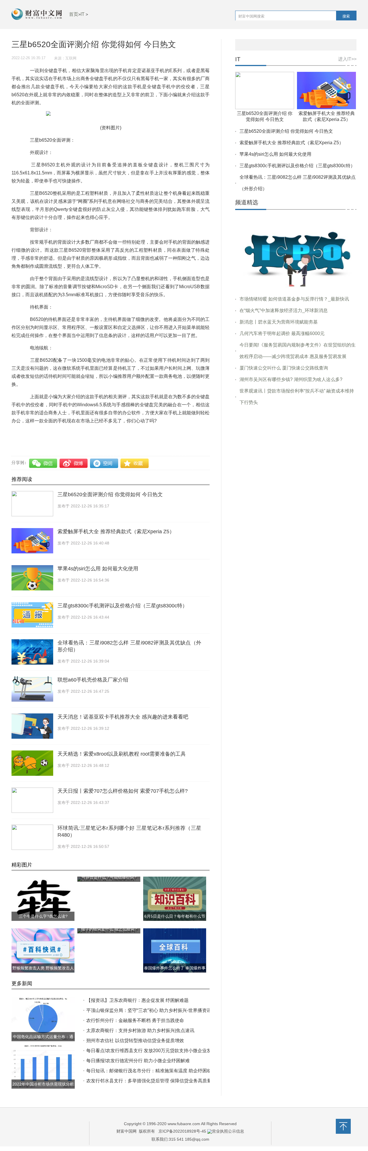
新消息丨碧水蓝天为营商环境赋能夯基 (278, 321)
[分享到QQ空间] (104, 463)
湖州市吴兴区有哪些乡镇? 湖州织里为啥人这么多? (290, 379)
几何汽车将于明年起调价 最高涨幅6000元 (282, 333)
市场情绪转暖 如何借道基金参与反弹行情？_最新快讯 (294, 299)
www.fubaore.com (184, 1123)
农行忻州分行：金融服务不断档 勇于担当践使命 (135, 1020)
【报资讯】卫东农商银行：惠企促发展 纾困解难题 (137, 1000)
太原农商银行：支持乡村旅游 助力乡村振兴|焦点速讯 (140, 1030)
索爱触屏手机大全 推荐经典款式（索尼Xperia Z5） (116, 531)
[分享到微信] (43, 463)
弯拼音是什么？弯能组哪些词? (109, 877)
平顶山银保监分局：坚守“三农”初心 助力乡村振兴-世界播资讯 (148, 1010)
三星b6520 (71, 433)
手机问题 (49, 433)
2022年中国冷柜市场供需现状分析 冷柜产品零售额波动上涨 (43, 1089)
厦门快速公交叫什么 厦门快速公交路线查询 (283, 367)
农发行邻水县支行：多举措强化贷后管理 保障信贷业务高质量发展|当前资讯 (163, 1080)
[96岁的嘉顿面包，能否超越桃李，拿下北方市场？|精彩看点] (295, 252)
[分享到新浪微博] (74, 463)
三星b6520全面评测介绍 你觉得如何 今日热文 (110, 494)
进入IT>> (347, 59)
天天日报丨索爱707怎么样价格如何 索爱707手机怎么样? (122, 791)
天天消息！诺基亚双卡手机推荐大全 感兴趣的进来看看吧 (122, 717)
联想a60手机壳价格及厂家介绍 (92, 680)
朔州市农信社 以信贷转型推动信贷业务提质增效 (135, 1040)
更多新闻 (22, 983)
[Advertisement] (295, 454)
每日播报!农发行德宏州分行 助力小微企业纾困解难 (138, 1060)
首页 (73, 14)
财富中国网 (126, 1131)
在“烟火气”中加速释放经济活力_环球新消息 (283, 310)
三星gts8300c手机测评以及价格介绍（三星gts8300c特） (122, 606)
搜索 (346, 16)
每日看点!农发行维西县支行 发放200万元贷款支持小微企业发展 (151, 1050)
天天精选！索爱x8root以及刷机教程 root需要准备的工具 (121, 754)
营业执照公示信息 (228, 1131)
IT (82, 14)
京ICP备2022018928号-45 (182, 1131)
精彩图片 (22, 865)
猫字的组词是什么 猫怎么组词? (109, 929)
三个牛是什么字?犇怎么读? (43, 916)
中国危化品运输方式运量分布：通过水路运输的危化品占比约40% (43, 1041)
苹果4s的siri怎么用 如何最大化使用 (97, 568)
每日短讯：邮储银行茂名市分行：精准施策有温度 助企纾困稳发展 (153, 1070)
